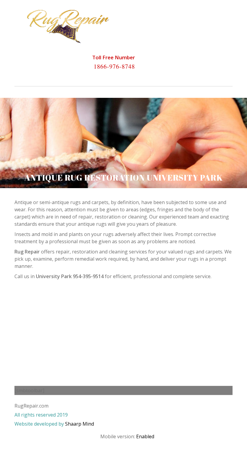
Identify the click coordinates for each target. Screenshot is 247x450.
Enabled (145, 436)
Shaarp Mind (79, 424)
